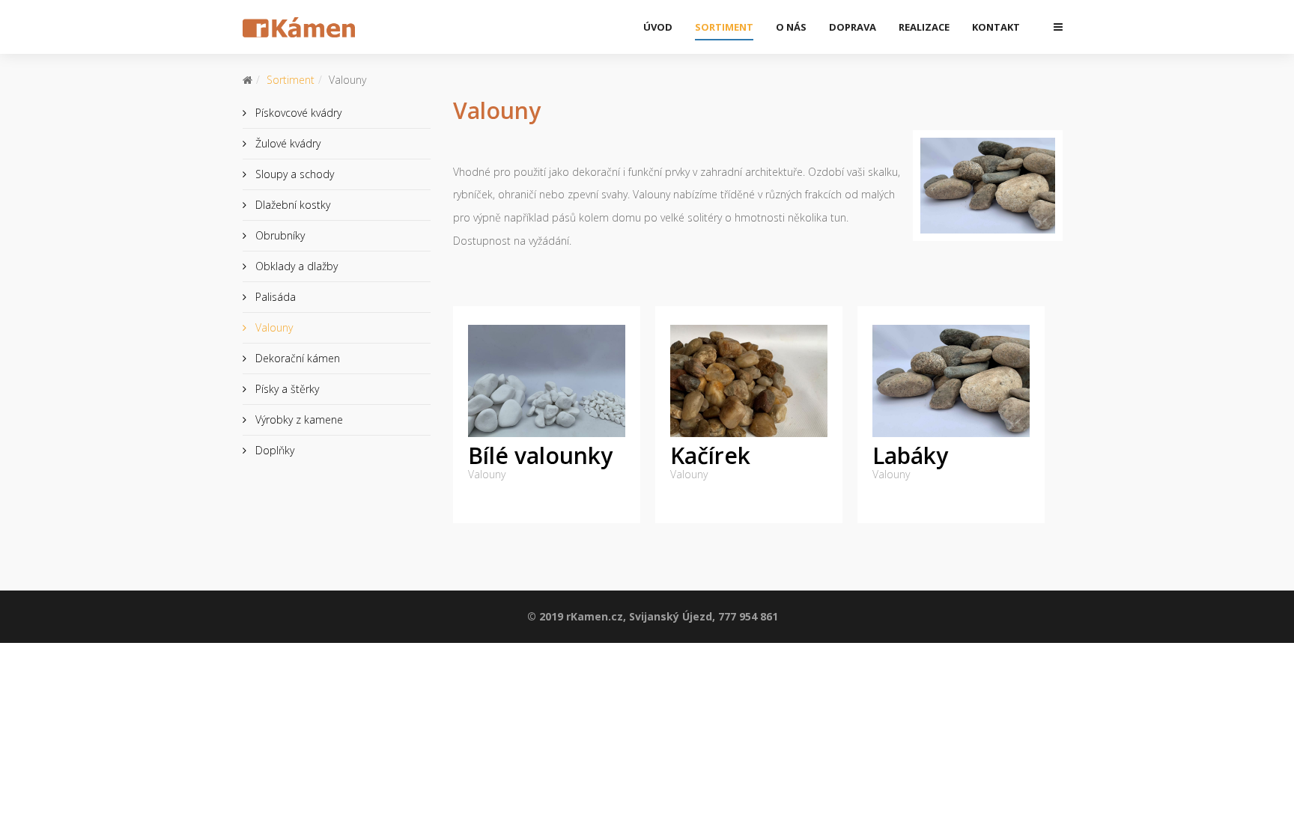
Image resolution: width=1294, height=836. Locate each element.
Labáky (910, 455)
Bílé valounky (540, 455)
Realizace (924, 27)
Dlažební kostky (291, 205)
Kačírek (710, 455)
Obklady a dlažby (295, 266)
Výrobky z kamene (297, 419)
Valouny (272, 327)
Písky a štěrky (285, 389)
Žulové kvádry (286, 143)
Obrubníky (278, 235)
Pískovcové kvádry (296, 113)
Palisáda (274, 297)
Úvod (657, 27)
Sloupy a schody (293, 174)
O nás (791, 27)
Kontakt (996, 27)
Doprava (852, 27)
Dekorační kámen (296, 358)
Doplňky (273, 450)
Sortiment (724, 27)
